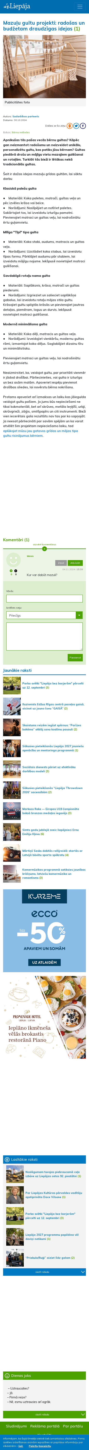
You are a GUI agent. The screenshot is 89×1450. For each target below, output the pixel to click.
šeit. (20, 1446)
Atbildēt (75, 562)
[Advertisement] (44, 485)
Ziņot (61, 562)
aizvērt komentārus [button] (44, 544)
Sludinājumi (16, 1426)
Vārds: (10, 591)
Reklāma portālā (45, 1426)
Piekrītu (33, 1446)
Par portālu (73, 1426)
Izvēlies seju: (14, 607)
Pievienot (75, 657)
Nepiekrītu (44, 1446)
